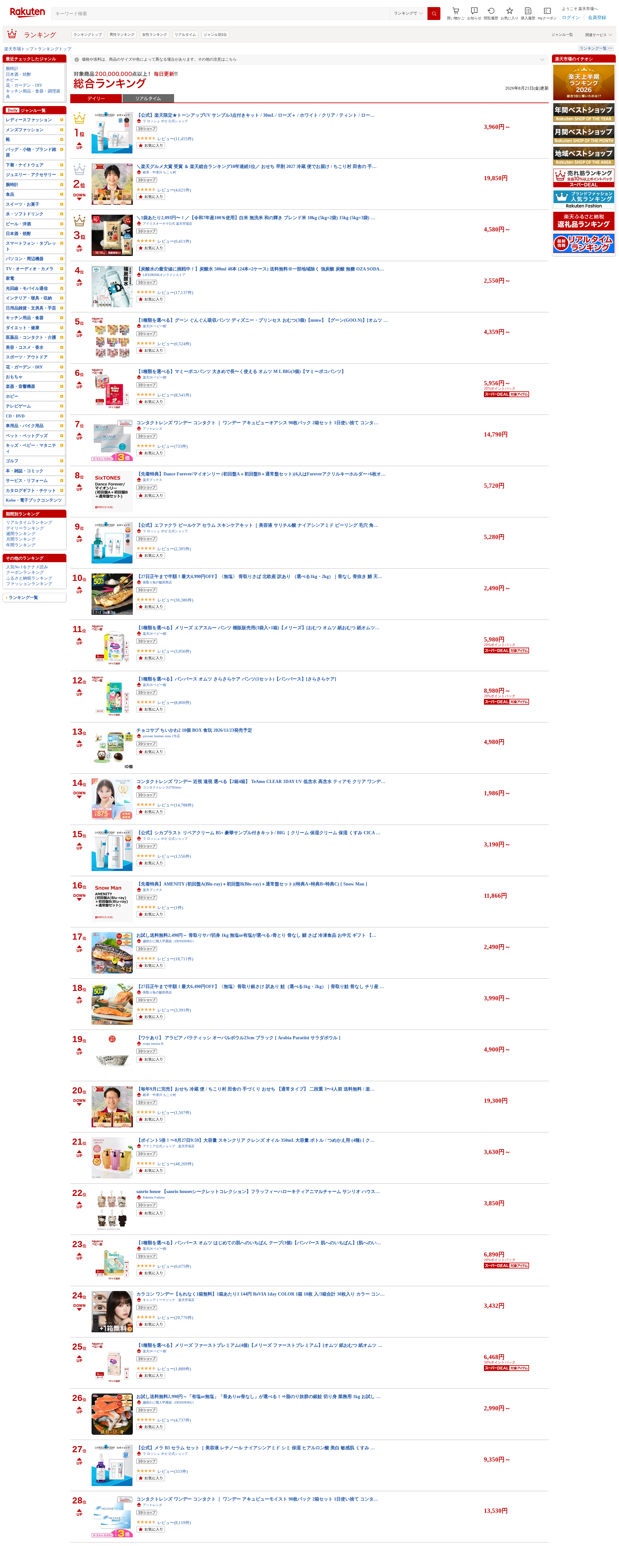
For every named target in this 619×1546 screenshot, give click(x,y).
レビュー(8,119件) (174, 1522)
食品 (10, 194)
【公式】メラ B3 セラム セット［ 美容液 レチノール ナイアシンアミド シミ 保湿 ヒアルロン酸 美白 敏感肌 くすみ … (255, 1447)
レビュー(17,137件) (175, 292)
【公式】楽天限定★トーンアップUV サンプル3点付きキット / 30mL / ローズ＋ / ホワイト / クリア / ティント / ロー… (255, 115)
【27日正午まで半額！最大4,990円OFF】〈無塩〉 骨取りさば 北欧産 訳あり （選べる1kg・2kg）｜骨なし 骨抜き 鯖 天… (259, 576)
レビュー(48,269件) (175, 1163)
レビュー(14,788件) (175, 805)
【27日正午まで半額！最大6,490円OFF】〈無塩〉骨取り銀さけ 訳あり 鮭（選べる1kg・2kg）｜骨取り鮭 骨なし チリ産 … (260, 986)
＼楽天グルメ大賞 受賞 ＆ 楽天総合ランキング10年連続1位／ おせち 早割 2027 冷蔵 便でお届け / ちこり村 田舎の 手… (256, 166)
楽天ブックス (152, 480)
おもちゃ (14, 376)
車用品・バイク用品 (25, 425)
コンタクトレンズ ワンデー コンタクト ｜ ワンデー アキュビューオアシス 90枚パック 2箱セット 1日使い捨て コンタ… (257, 422)
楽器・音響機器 (20, 386)
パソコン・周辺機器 (25, 258)
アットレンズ (152, 428)
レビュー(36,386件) (175, 600)
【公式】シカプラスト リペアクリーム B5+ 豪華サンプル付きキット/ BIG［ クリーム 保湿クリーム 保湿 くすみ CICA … (258, 832)
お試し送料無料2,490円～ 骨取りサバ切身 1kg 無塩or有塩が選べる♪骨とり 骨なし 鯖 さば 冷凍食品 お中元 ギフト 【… (256, 935)
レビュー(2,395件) (174, 548)
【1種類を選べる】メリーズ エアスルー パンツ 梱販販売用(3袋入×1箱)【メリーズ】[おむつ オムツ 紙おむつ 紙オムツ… (257, 627)
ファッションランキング (29, 583)
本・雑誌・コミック (25, 470)
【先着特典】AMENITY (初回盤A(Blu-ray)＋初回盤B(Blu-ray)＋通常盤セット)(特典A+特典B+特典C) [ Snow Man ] (251, 883)
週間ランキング (20, 533)
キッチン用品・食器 (25, 317)
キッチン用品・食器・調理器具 (33, 94)
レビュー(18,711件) (175, 958)
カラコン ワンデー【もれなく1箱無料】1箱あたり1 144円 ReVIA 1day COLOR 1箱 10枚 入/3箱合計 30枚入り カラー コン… (260, 1293)
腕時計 (12, 68)
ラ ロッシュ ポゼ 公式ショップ (165, 121)
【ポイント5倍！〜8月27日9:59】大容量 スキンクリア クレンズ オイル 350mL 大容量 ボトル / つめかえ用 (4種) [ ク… (255, 1140)
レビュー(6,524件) (174, 343)
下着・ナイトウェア (25, 164)
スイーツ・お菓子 (22, 204)
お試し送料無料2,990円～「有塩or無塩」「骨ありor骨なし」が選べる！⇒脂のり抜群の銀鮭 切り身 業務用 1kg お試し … (258, 1396)
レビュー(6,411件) (174, 241)
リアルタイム (185, 34)
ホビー (12, 79)
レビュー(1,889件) (174, 1368)
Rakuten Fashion (154, 1197)
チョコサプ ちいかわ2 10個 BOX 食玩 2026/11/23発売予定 (194, 730)
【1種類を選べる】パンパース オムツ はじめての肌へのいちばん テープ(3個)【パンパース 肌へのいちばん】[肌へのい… (258, 1242)
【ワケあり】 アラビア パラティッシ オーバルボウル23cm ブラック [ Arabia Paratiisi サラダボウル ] (238, 1037)
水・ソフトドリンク (25, 213)
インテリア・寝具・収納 (29, 298)
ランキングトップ (88, 34)
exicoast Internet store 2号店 (161, 736)
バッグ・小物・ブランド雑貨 (31, 152)
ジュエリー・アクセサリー (31, 174)
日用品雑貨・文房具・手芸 (31, 308)
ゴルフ (12, 460)
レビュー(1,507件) (174, 1112)
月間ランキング (20, 539)
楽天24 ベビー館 (154, 326)
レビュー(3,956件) (174, 651)
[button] (474, 13)
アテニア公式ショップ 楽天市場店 (168, 1146)
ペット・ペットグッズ (27, 435)
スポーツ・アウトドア (27, 357)
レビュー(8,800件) (174, 702)
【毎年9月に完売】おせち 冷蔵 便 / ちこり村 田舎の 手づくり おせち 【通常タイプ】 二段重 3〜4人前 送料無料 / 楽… (255, 1088)
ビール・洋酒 (18, 223)
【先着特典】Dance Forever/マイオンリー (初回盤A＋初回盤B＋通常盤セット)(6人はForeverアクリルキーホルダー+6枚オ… (261, 473)
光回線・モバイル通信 (27, 288)
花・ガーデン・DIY (24, 85)
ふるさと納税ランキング (29, 578)
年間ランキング (20, 545)
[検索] (433, 13)
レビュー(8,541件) (174, 395)
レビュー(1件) (170, 907)
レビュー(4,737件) (174, 1420)
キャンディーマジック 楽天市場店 (168, 1300)
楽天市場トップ (19, 48)
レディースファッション (29, 119)
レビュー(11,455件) (175, 138)
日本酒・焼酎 (18, 74)
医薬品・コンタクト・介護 (31, 337)
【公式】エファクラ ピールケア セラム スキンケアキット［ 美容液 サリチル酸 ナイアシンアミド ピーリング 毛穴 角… (257, 525)
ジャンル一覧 (562, 34)
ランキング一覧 (23, 597)
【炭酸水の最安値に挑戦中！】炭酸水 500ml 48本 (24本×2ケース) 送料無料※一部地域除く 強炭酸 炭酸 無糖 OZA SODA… (260, 268)
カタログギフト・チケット (31, 490)
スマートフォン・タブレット (31, 246)
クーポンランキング (25, 572)
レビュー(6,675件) (174, 1266)
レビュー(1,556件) (174, 856)
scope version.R (153, 1043)
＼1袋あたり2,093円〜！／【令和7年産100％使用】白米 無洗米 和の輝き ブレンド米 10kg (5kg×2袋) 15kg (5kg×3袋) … (255, 217)
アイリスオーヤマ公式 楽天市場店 (167, 223)
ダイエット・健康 (22, 327)
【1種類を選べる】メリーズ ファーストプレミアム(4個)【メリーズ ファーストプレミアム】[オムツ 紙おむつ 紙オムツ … (259, 1345)
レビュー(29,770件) (175, 1317)
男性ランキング (122, 34)
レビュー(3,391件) (174, 1010)
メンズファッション (25, 129)
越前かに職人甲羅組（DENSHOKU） (169, 941)
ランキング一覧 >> (596, 48)
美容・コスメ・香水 (25, 347)
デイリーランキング (25, 528)
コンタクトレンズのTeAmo (162, 787)
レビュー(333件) (172, 1471)
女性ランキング (154, 34)
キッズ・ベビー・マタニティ (31, 448)
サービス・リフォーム (27, 480)
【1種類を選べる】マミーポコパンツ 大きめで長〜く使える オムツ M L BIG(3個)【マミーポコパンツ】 (241, 371)
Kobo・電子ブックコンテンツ (34, 500)
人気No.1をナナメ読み (27, 566)
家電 (10, 278)
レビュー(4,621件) (174, 190)
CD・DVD (15, 416)
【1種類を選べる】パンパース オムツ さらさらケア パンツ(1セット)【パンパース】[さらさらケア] (236, 678)
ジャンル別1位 (215, 34)
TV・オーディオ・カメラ (30, 268)
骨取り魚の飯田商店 (157, 582)
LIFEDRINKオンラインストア (164, 275)
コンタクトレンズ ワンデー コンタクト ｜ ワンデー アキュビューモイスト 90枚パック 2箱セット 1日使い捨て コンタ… (257, 1499)
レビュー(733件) (172, 446)
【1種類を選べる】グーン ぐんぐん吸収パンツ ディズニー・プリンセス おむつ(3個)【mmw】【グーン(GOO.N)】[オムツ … (262, 320)
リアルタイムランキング (29, 522)
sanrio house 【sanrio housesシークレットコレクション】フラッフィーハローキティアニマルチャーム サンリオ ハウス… (258, 1191)
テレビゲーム (18, 406)
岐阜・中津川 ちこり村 (159, 172)
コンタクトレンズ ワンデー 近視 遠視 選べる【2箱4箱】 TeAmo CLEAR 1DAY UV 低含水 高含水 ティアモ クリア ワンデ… (260, 781)
